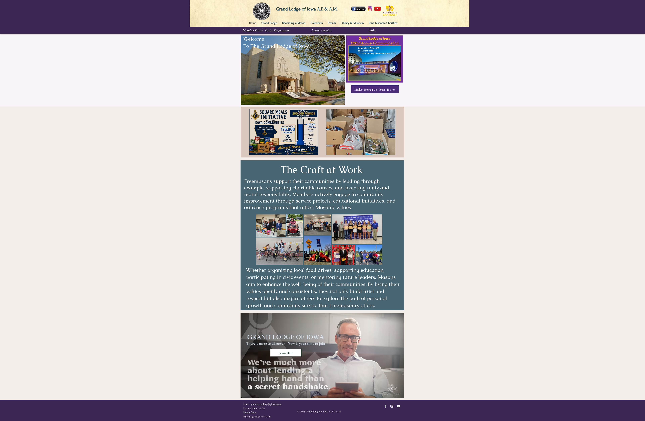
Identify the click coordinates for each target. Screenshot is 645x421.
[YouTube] (398, 406)
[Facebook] (385, 406)
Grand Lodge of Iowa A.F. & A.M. (307, 9)
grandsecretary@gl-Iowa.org (266, 404)
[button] (391, 151)
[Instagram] (392, 406)
